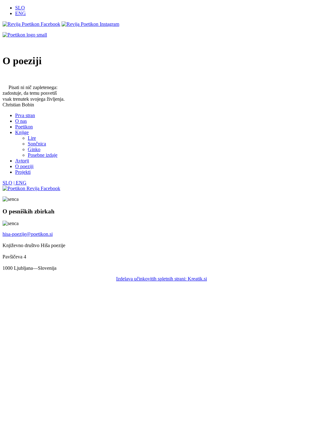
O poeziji (24, 166)
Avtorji (22, 160)
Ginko (34, 149)
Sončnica (37, 143)
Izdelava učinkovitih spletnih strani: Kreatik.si (161, 278)
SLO (20, 7)
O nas (21, 121)
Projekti (23, 172)
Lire (32, 138)
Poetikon (24, 126)
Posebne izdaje (42, 155)
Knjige (22, 132)
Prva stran (25, 115)
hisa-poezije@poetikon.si (28, 234)
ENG (20, 13)
